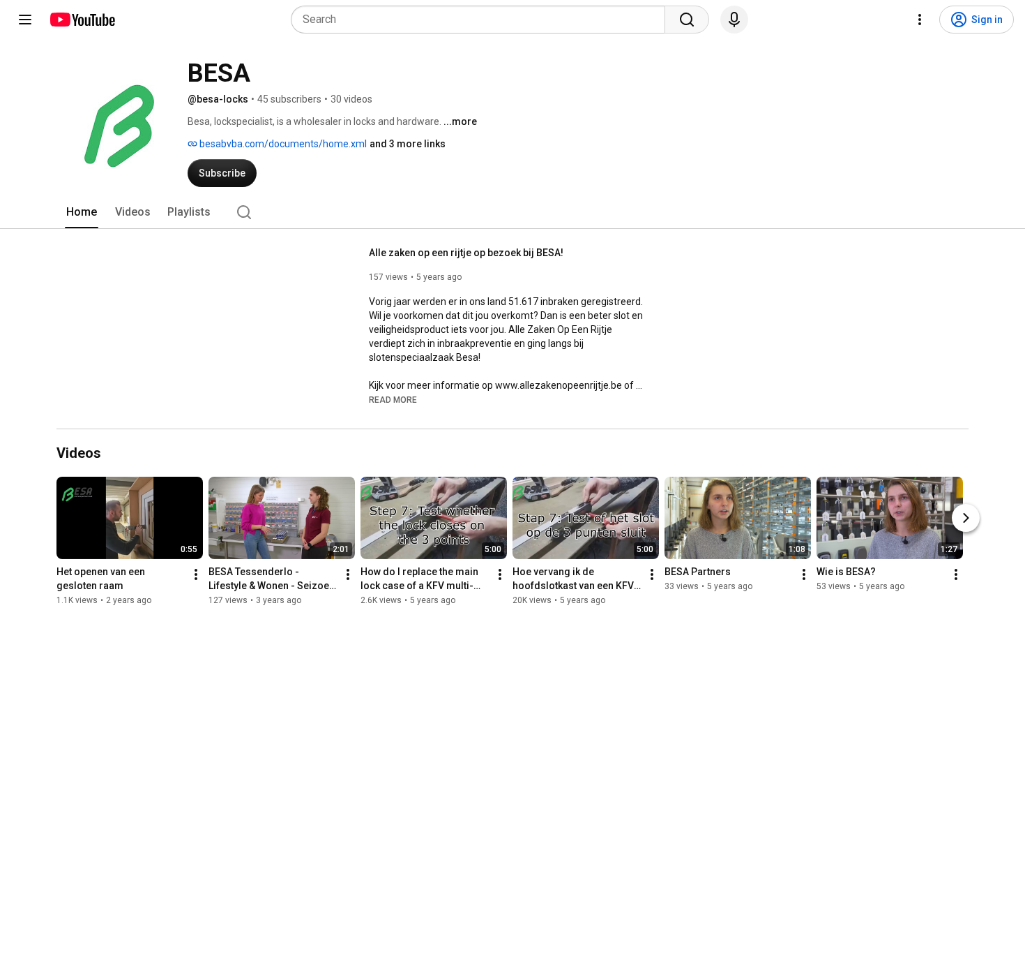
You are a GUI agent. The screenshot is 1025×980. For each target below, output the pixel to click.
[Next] (966, 518)
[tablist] (512, 212)
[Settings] (919, 19)
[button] (393, 399)
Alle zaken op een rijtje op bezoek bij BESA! (466, 252)
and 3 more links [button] (408, 143)
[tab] (81, 212)
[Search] (687, 20)
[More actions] (196, 574)
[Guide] (25, 19)
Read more (393, 400)
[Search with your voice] (734, 20)
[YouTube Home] (82, 19)
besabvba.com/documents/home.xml (282, 143)
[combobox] (482, 19)
